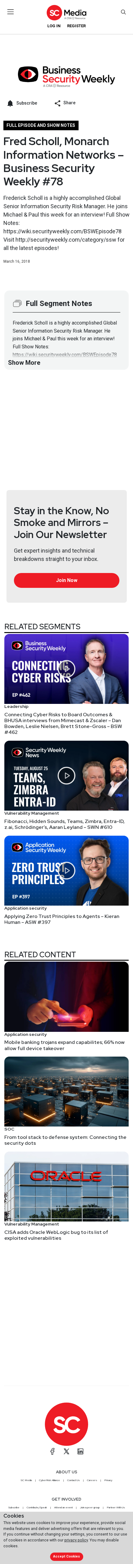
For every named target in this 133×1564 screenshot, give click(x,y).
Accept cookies (66, 1556)
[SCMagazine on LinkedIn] (80, 1451)
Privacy (108, 1480)
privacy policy (76, 1540)
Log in (54, 26)
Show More (24, 362)
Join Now (66, 580)
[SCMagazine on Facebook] (52, 1451)
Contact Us (73, 1480)
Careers (92, 1480)
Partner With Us (116, 1507)
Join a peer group (90, 1507)
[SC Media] (66, 12)
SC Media (26, 1480)
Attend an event (63, 1507)
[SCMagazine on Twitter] (66, 1451)
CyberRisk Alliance (49, 1480)
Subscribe (13, 1507)
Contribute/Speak (37, 1507)
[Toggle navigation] (10, 11)
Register (76, 26)
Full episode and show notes (40, 125)
